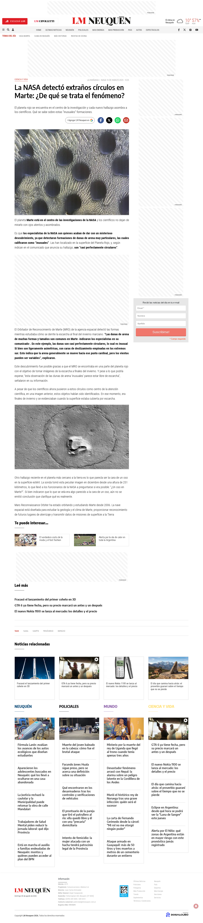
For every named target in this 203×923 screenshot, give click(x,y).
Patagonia (137, 888)
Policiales (83, 30)
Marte (36, 631)
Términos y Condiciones (141, 901)
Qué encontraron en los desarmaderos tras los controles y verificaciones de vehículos (78, 793)
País (130, 30)
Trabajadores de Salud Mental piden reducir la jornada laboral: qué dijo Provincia (33, 827)
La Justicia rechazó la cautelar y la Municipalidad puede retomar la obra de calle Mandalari (33, 802)
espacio (61, 631)
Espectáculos (152, 30)
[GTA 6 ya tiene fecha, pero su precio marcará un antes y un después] (79, 668)
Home (38, 30)
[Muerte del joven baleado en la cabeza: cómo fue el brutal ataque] (79, 729)
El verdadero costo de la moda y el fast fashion (51, 538)
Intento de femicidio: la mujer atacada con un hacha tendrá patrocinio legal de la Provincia (77, 843)
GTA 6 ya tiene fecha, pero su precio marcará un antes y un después (58, 605)
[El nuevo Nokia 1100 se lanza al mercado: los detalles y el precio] (124, 668)
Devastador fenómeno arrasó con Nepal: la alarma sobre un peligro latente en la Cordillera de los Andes (123, 775)
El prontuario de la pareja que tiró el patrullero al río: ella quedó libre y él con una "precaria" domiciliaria (78, 818)
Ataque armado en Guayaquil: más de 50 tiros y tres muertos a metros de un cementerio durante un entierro (123, 848)
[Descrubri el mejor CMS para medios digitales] (177, 917)
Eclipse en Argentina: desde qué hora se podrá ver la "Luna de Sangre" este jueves (167, 812)
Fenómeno (48, 631)
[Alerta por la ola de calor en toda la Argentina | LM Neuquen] (85, 540)
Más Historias (60, 36)
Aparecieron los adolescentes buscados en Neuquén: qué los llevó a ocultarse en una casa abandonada (34, 775)
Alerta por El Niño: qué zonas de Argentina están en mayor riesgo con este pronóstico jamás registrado (167, 838)
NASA (103, 80)
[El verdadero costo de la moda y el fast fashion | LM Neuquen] (25, 540)
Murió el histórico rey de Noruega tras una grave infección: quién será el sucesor (122, 800)
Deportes (157, 888)
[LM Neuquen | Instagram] (191, 29)
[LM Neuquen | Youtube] (197, 29)
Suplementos (138, 898)
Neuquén (70, 30)
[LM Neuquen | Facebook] (179, 29)
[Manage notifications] (196, 906)
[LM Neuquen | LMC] (44, 21)
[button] (3, 30)
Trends (135, 894)
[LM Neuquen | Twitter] (185, 29)
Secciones (158, 894)
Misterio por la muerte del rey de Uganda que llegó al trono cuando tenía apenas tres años (123, 750)
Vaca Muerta (24, 36)
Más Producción (116, 30)
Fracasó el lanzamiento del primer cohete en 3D (45, 599)
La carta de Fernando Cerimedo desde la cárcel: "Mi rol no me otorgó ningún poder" (123, 823)
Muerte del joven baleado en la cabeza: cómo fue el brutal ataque (78, 748)
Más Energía (98, 30)
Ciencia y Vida (21, 79)
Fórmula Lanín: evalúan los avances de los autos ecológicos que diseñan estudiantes (33, 750)
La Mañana (93, 80)
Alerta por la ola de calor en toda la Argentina (112, 538)
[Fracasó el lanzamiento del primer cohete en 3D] (35, 668)
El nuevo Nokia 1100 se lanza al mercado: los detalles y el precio (56, 611)
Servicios (157, 898)
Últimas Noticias (53, 30)
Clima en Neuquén (42, 36)
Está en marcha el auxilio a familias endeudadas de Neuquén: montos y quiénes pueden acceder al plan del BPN (34, 852)
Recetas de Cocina (79, 36)
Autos (139, 30)
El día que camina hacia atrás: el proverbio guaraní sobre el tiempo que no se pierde (167, 686)
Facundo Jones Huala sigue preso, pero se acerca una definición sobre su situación (75, 769)
